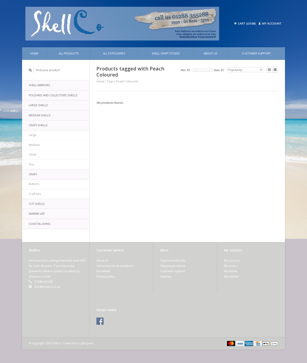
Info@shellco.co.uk (47, 287)
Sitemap (165, 276)
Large (32, 135)
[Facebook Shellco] (100, 321)
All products (69, 53)
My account (271, 23)
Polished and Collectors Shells (53, 95)
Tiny (31, 164)
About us (211, 53)
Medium (34, 145)
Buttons (34, 184)
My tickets (231, 271)
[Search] (30, 70)
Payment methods (172, 260)
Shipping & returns (173, 266)
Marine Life (37, 214)
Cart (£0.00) (246, 23)
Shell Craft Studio (166, 53)
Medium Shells (40, 115)
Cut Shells (37, 204)
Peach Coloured (127, 81)
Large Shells (38, 105)
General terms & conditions (115, 266)
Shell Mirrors (39, 85)
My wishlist (231, 276)
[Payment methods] (231, 343)
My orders (231, 266)
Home (34, 53)
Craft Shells (38, 125)
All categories (114, 53)
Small (32, 154)
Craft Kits (35, 194)
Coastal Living (40, 224)
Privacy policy (105, 276)
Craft (33, 174)
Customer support (256, 53)
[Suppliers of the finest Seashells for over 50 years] (128, 24)
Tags (110, 81)
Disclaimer (103, 271)
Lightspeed (86, 343)
